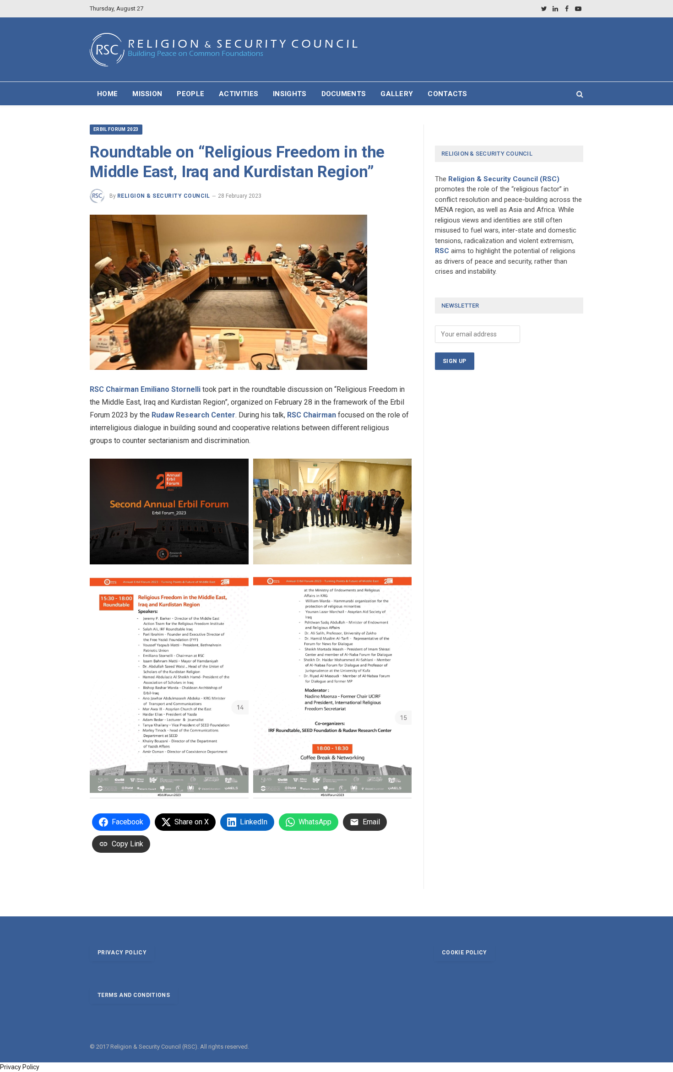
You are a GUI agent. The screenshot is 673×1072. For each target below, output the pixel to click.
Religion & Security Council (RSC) (503, 179)
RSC (442, 251)
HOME (107, 94)
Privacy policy (122, 952)
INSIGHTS (289, 94)
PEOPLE (190, 94)
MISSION (147, 94)
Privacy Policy (19, 1067)
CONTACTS (447, 94)
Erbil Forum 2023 (116, 129)
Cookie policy (464, 952)
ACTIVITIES (238, 94)
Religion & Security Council (163, 196)
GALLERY (396, 94)
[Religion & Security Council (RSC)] (228, 49)
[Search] (579, 93)
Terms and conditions (134, 995)
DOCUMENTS (343, 94)
